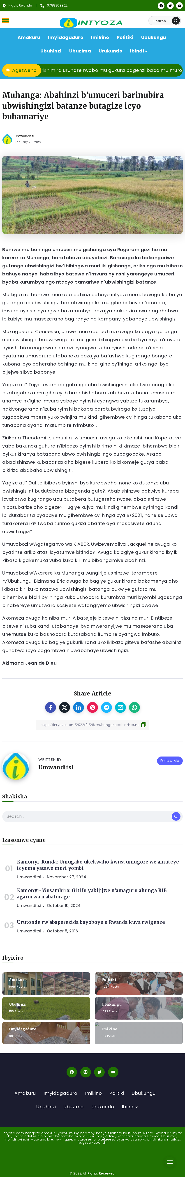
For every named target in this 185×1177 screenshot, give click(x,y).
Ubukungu (112, 1004)
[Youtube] (179, 5)
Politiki (109, 979)
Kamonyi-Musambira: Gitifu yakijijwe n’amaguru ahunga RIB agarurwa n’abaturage (92, 894)
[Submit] (176, 21)
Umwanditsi (24, 136)
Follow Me (169, 760)
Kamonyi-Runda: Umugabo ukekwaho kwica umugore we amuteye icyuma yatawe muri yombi (98, 865)
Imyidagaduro (22, 1029)
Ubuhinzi (18, 1004)
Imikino (110, 1029)
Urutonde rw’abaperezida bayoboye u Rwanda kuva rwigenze (91, 922)
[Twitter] (170, 5)
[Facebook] (161, 5)
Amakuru (18, 979)
